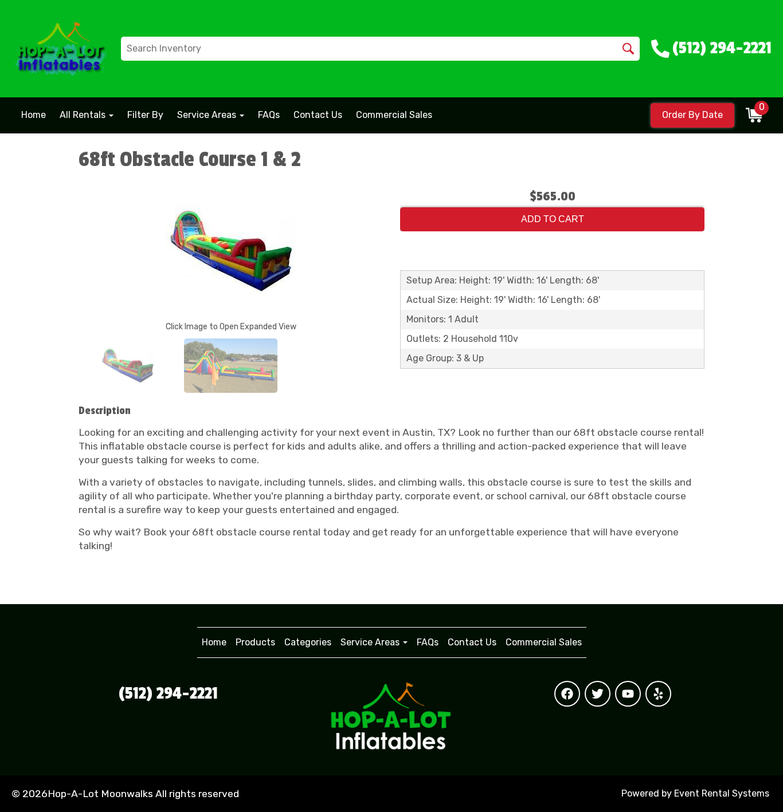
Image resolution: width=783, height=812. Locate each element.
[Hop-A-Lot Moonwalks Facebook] (567, 694)
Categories (307, 642)
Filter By (145, 114)
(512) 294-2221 (168, 693)
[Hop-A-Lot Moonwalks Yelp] (658, 694)
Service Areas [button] (207, 114)
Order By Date (692, 114)
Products (255, 642)
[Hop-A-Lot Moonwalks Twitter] (597, 694)
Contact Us (317, 114)
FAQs (269, 114)
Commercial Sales (394, 114)
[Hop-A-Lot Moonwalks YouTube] (628, 694)
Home (33, 114)
